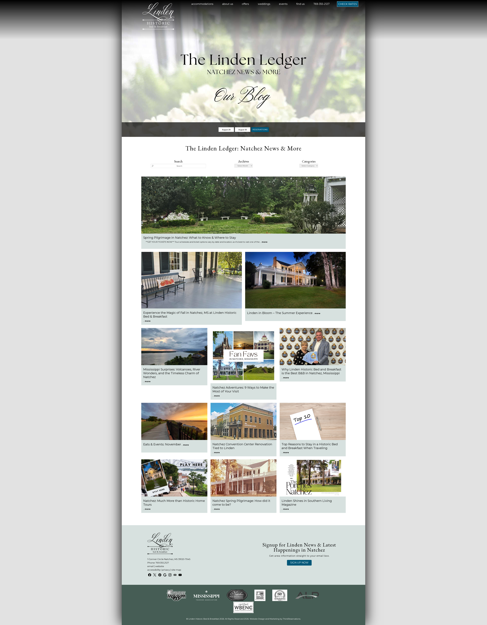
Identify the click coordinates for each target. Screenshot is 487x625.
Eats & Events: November (162, 444)
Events (283, 3)
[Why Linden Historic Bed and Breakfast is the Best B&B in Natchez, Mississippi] (313, 364)
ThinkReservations (291, 619)
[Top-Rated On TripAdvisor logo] (279, 600)
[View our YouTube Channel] (180, 574)
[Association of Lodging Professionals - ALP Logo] (307, 600)
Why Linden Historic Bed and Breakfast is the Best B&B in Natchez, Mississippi (311, 371)
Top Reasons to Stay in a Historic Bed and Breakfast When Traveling (310, 446)
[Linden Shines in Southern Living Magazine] (313, 496)
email (150, 566)
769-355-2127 (321, 3)
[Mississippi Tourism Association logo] (206, 600)
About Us (227, 3)
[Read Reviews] (175, 574)
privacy (166, 570)
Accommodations (202, 3)
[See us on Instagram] (169, 574)
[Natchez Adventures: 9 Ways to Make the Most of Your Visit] (244, 382)
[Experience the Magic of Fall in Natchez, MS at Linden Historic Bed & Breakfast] (191, 308)
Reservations (260, 129)
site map (176, 570)
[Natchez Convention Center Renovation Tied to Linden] (244, 439)
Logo (152, 4)
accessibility (153, 570)
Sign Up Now (299, 562)
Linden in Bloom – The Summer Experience (279, 313)
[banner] (243, 604)
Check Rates (347, 4)
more (264, 242)
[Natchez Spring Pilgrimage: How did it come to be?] (244, 496)
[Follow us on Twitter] (154, 574)
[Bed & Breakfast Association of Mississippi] (176, 600)
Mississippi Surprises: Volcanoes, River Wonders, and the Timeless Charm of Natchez (171, 373)
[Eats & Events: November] (174, 439)
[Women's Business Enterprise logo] (243, 612)
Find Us (300, 3)
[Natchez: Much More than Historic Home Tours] (174, 496)
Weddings (264, 3)
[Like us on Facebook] (149, 574)
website (159, 566)
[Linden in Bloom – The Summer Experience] (295, 308)
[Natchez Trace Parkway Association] (260, 600)
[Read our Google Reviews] (164, 574)
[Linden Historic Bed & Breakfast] (158, 29)
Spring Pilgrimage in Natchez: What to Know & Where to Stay (189, 237)
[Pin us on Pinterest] (159, 574)
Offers (245, 3)
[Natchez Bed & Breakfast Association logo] (237, 600)
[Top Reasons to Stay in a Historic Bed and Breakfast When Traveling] (313, 439)
